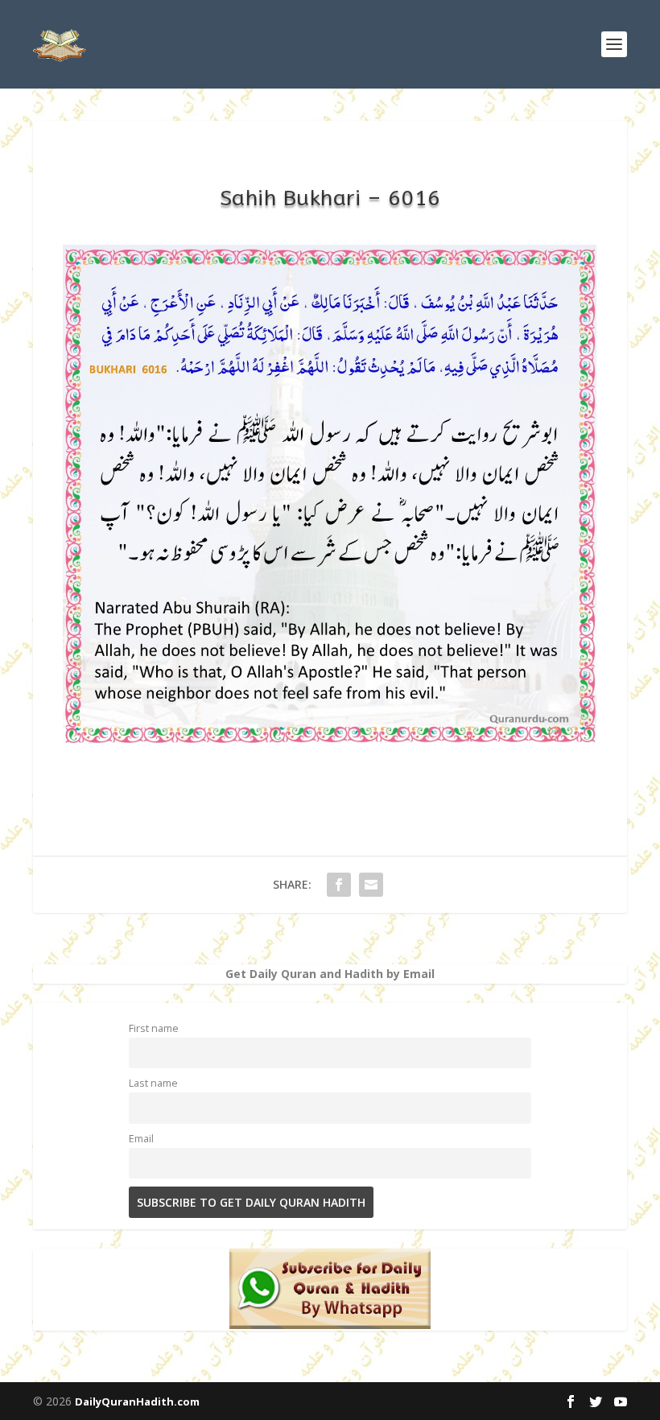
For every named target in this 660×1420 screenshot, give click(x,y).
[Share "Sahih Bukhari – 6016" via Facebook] (339, 885)
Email (141, 1138)
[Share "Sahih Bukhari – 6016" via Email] (371, 885)
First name (154, 1028)
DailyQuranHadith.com (137, 1401)
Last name (153, 1083)
